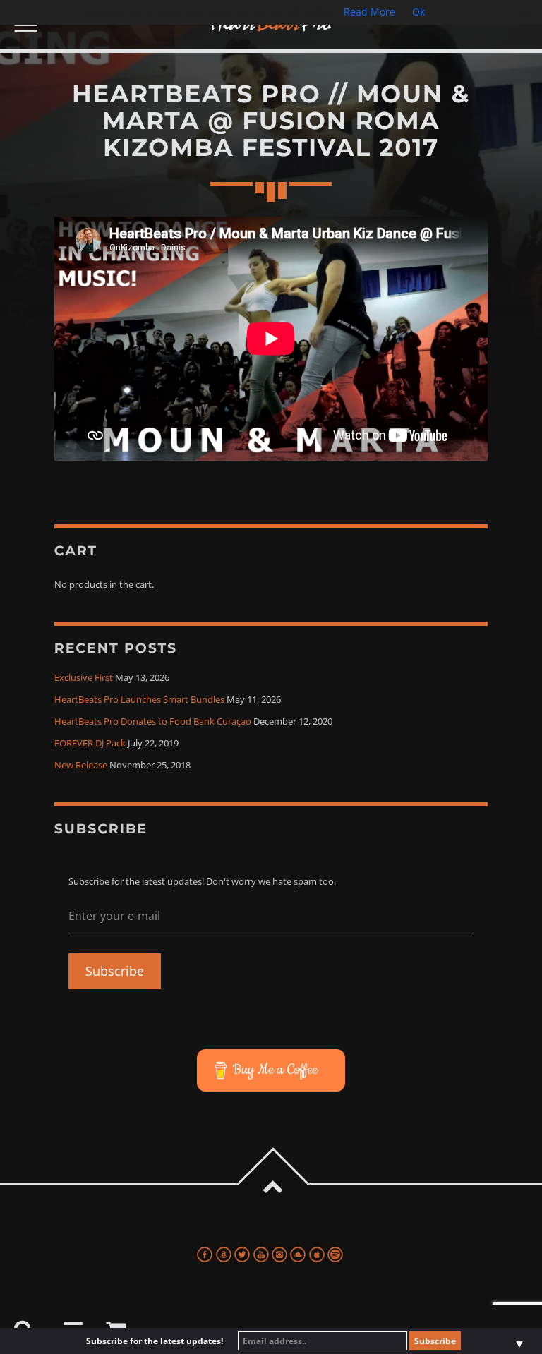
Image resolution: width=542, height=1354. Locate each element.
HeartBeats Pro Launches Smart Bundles (139, 700)
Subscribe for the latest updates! (154, 1341)
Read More (369, 11)
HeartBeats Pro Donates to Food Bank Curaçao (152, 721)
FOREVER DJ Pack (90, 743)
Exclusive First (83, 678)
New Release (80, 765)
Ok (418, 11)
